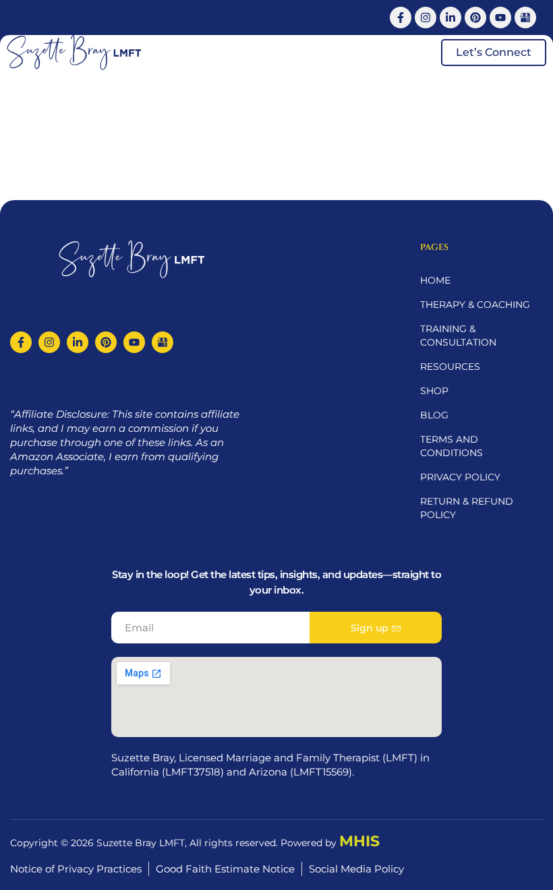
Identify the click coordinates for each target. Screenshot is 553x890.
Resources (450, 366)
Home (435, 280)
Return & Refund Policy (466, 508)
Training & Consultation (458, 335)
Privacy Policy (460, 477)
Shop (434, 391)
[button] (415, 52)
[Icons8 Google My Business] (525, 17)
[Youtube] (500, 17)
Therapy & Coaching (475, 304)
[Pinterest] (475, 17)
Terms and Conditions (451, 446)
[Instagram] (425, 17)
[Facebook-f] (400, 17)
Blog (434, 415)
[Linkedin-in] (450, 17)
